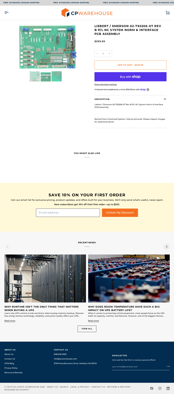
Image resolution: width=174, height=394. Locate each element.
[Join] (167, 366)
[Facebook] (151, 388)
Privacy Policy (11, 368)
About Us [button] (10, 350)
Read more (9, 321)
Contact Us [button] (61, 350)
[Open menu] (9, 13)
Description (102, 99)
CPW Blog (9, 363)
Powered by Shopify (16, 390)
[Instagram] (159, 388)
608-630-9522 (60, 354)
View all (87, 328)
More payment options (105, 84)
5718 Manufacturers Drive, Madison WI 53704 (75, 363)
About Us (8, 354)
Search (64, 387)
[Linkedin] (168, 388)
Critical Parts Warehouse (23, 387)
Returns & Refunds (13, 373)
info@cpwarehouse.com (65, 359)
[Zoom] (11, 64)
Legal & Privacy (80, 387)
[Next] (166, 247)
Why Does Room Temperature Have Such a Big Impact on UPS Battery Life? (124, 308)
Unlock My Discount (120, 212)
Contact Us (9, 359)
